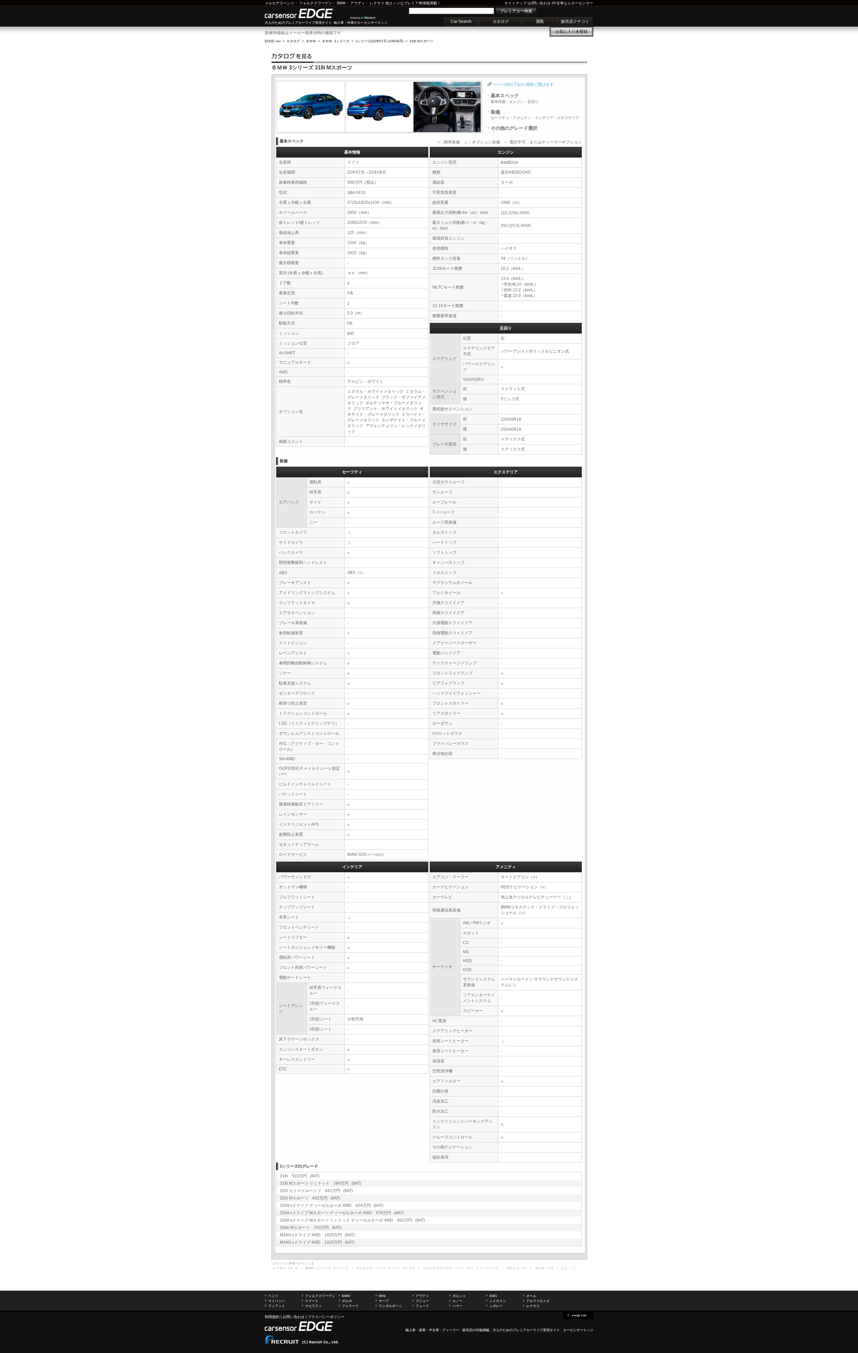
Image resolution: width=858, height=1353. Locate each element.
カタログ (501, 21)
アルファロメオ (538, 1301)
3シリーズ (323, 1268)
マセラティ (313, 1306)
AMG (493, 1296)
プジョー (422, 1301)
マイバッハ (276, 1301)
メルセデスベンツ (279, 3)
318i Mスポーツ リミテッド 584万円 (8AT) (320, 1183)
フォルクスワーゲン (315, 3)
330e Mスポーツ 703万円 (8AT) (311, 1227)
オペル (531, 1296)
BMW (341, 3)
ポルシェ (459, 1296)
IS (296, 1268)
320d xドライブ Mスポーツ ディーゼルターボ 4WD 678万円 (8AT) (342, 1213)
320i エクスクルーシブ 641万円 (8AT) (316, 1190)
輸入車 (411, 1330)
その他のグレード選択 (514, 128)
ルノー (457, 1301)
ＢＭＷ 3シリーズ (336, 41)
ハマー (457, 1306)
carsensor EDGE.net (306, 13)
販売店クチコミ (575, 21)
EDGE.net (273, 41)
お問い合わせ (540, 3)
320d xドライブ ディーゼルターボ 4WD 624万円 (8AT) (331, 1205)
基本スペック (515, 98)
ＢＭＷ (311, 41)
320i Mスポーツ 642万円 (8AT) (310, 1198)
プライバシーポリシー (326, 1317)
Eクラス (394, 1268)
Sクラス (409, 1268)
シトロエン (497, 1301)
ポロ (470, 1268)
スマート (311, 1301)
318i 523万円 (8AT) (300, 1176)
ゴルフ (459, 1268)
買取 (540, 21)
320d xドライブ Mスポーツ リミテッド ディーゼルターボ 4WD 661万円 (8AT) (352, 1220)
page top (578, 1315)
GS (290, 1268)
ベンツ (273, 1296)
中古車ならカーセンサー (573, 3)
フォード (422, 1306)
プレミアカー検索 (516, 11)
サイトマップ (515, 3)
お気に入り (571, 31)
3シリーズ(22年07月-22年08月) (380, 41)
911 (525, 1268)
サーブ (384, 1301)
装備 (535, 114)
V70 (550, 1268)
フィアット (276, 1306)
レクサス (377, 3)
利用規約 (272, 1317)
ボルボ (347, 1301)
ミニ (572, 1268)
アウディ (357, 3)
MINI (382, 1296)
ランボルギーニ (390, 1306)
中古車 (434, 1330)
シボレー (496, 1306)
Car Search (461, 21)
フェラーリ (350, 1306)
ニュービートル (487, 1268)
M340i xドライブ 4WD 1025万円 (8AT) (317, 1235)
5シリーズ (341, 1268)
